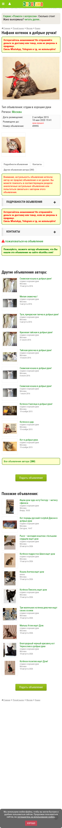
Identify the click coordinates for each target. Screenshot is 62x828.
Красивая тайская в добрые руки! (36, 332)
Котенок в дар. (27, 421)
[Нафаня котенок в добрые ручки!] (31, 58)
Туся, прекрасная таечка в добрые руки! (39, 314)
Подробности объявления (16, 164)
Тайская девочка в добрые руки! (36, 350)
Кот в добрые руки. (29, 439)
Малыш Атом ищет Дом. (32, 625)
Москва (17, 112)
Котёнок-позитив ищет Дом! (34, 661)
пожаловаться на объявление (24, 241)
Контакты (37, 164)
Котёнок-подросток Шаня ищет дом (37, 553)
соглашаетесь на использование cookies (36, 817)
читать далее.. (32, 19)
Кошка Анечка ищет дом (32, 571)
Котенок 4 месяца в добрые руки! (36, 404)
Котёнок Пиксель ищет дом (33, 589)
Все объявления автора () (19, 461)
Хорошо (31, 823)
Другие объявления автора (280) (19, 169)
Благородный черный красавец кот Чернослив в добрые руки (37, 645)
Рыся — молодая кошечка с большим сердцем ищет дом (38, 537)
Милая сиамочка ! (29, 296)
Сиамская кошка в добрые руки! (36, 278)
